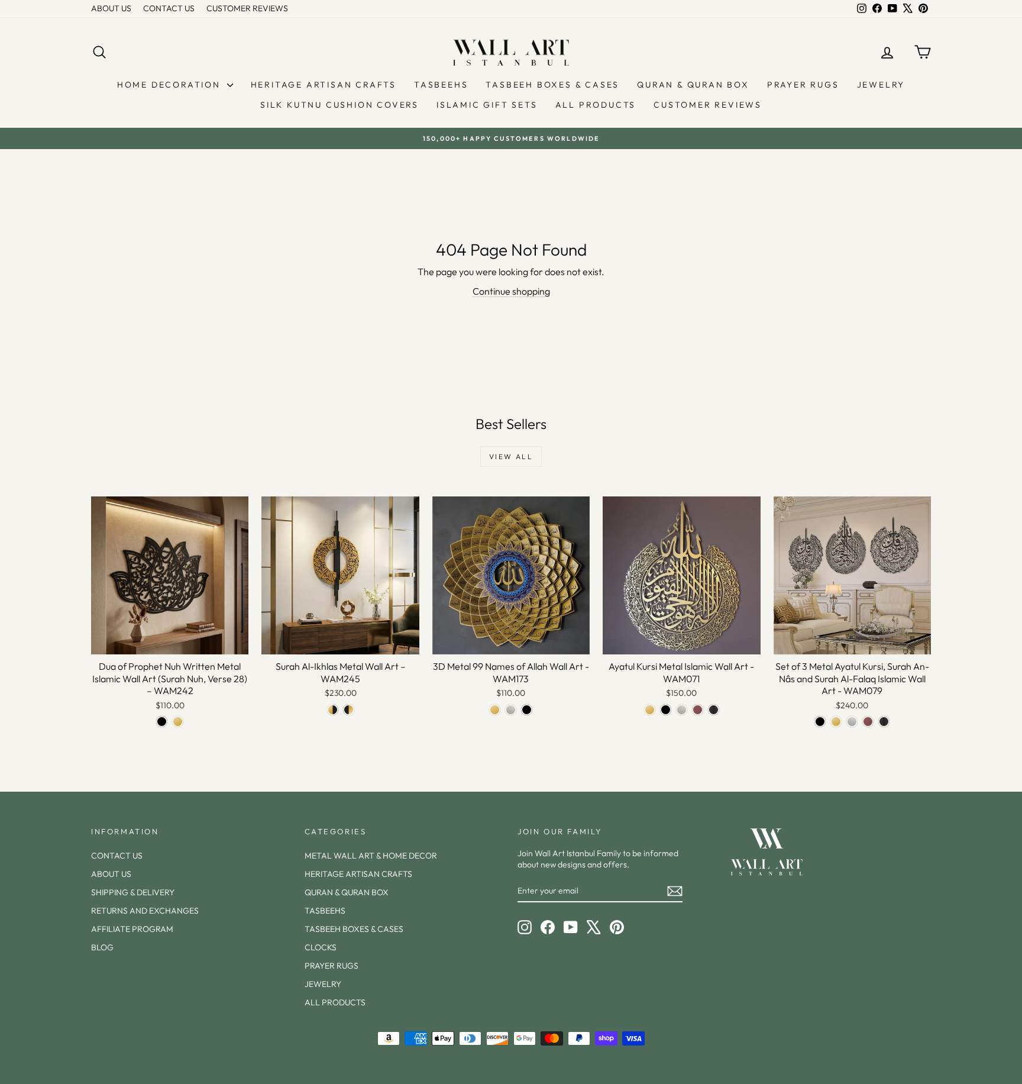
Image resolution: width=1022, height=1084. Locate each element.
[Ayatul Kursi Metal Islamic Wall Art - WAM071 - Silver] (681, 709)
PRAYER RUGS (803, 84)
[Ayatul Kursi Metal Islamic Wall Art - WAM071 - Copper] (697, 709)
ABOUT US (111, 8)
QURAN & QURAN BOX (693, 84)
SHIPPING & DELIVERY (132, 892)
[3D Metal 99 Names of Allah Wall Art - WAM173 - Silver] (510, 709)
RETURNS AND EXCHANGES (145, 910)
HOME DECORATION (170, 84)
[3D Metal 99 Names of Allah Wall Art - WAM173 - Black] (526, 709)
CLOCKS (321, 947)
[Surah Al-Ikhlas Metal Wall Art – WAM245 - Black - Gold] (348, 709)
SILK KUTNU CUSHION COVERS (339, 104)
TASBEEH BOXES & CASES (552, 84)
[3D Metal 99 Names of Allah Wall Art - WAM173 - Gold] (494, 709)
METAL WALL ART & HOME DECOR (371, 855)
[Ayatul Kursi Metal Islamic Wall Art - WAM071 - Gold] (649, 709)
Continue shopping (511, 291)
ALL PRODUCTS (595, 104)
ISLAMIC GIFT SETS (487, 104)
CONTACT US (169, 8)
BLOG (102, 947)
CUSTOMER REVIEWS (247, 8)
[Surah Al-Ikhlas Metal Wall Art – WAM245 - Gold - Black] (332, 709)
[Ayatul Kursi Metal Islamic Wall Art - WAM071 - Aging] (713, 709)
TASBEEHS (441, 84)
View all (511, 456)
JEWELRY (881, 84)
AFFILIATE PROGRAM (132, 929)
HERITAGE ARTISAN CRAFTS (323, 84)
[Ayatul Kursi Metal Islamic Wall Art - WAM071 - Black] (665, 709)
